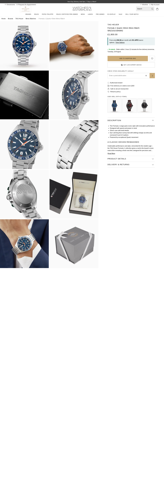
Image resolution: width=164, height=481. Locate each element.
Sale (120, 14)
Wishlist (145, 4)
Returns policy (115, 91)
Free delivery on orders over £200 (122, 86)
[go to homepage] (82, 9)
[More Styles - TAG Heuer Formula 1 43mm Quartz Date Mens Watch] (115, 106)
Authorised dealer (116, 83)
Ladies (90, 14)
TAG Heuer (19, 18)
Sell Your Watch (131, 14)
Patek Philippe (47, 14)
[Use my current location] (146, 75)
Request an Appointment (27, 4)
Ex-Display (111, 14)
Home (3, 18)
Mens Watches (31, 18)
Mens (83, 14)
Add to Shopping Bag (127, 58)
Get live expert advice (132, 65)
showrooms (10, 4)
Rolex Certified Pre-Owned (67, 14)
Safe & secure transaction (119, 89)
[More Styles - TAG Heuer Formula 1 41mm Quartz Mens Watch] (145, 106)
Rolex (36, 14)
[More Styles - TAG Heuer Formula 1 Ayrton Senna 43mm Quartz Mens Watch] (130, 106)
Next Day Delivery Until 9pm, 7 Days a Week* (82, 1)
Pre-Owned (100, 14)
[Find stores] (152, 75)
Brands (28, 14)
